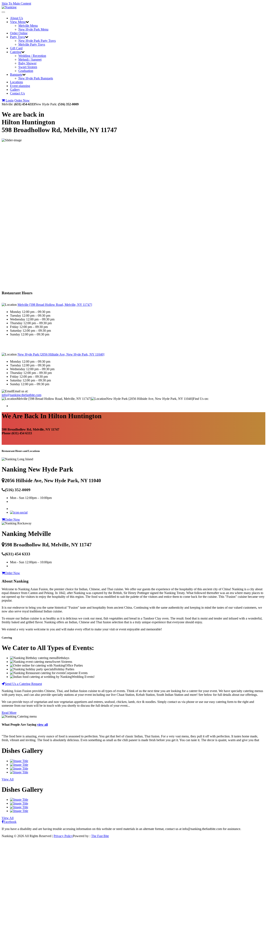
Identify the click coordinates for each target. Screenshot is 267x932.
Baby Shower (27, 63)
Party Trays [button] (17, 37)
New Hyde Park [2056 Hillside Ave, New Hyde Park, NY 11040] (61, 354)
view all (42, 724)
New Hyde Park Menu (33, 29)
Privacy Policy (63, 836)
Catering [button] (15, 52)
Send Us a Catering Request (23, 684)
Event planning (20, 86)
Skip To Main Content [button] (16, 3)
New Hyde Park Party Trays (37, 40)
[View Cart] (3, 100)
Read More (9, 712)
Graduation (25, 71)
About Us (16, 18)
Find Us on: (201, 398)
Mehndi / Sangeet (30, 59)
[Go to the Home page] (9, 7)
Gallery (15, 89)
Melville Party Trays (31, 44)
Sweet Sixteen (27, 67)
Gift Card (16, 48)
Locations (16, 82)
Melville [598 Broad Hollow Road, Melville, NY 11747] (55, 304)
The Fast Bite (100, 836)
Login (10, 100)
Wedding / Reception (32, 55)
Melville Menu (28, 25)
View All (8, 779)
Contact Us (17, 93)
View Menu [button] (18, 22)
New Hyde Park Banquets (35, 78)
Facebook (10, 822)
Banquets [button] (16, 74)
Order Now (22, 100)
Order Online (19, 33)
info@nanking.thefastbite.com (21, 395)
